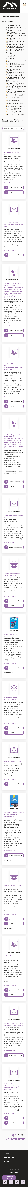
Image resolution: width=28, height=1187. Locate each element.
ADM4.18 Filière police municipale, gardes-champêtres (16, 105)
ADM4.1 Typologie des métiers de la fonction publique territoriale (16, 88)
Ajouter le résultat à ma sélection (13, 128)
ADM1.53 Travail (11, 71)
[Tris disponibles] (4, 125)
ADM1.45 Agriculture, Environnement (13, 54)
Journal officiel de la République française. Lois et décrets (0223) (13, 373)
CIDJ (5, 156)
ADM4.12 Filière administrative (16, 94)
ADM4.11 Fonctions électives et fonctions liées (15, 91)
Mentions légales (14, 1169)
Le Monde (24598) (13, 521)
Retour (11, 13)
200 (23, 1139)
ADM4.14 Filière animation (15, 97)
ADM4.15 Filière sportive (14, 99)
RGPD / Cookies (14, 1166)
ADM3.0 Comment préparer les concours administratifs (15, 74)
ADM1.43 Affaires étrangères (15, 49)
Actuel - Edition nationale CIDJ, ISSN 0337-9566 (12, 160)
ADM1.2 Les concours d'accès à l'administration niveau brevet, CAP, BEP (16, 35)
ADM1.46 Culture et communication (12, 57)
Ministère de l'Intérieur (11, 889)
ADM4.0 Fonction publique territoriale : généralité (15, 84)
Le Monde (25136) (13, 1092)
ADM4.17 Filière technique (15, 103)
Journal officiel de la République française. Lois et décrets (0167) (13, 301)
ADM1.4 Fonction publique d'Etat (15, 42)
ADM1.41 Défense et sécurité (16, 44)
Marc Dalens (8, 637)
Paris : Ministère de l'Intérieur (13, 702)
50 (16, 1139)
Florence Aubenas (10, 764)
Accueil (4, 13)
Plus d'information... (10, 183)
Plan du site (14, 1172)
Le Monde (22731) (13, 1029)
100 (19, 1139)
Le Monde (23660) (13, 765)
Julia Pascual (8, 1028)
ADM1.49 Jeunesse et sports (16, 64)
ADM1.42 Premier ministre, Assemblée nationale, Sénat (15, 46)
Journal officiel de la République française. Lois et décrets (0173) (13, 452)
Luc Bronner (8, 519)
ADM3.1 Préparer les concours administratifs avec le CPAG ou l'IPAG (15, 78)
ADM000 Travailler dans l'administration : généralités (14, 26)
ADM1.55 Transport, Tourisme (16, 72)
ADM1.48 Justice (12, 63)
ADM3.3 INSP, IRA (12, 81)
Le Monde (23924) (13, 229)
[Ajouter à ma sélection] (6, 187)
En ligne (11, 192)
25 (12, 1139)
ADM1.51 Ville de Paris (13, 69)
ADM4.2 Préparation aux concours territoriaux (14, 112)
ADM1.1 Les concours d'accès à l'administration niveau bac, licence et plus (16, 30)
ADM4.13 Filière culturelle (15, 95)
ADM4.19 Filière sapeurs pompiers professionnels (14, 108)
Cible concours (9, 642)
